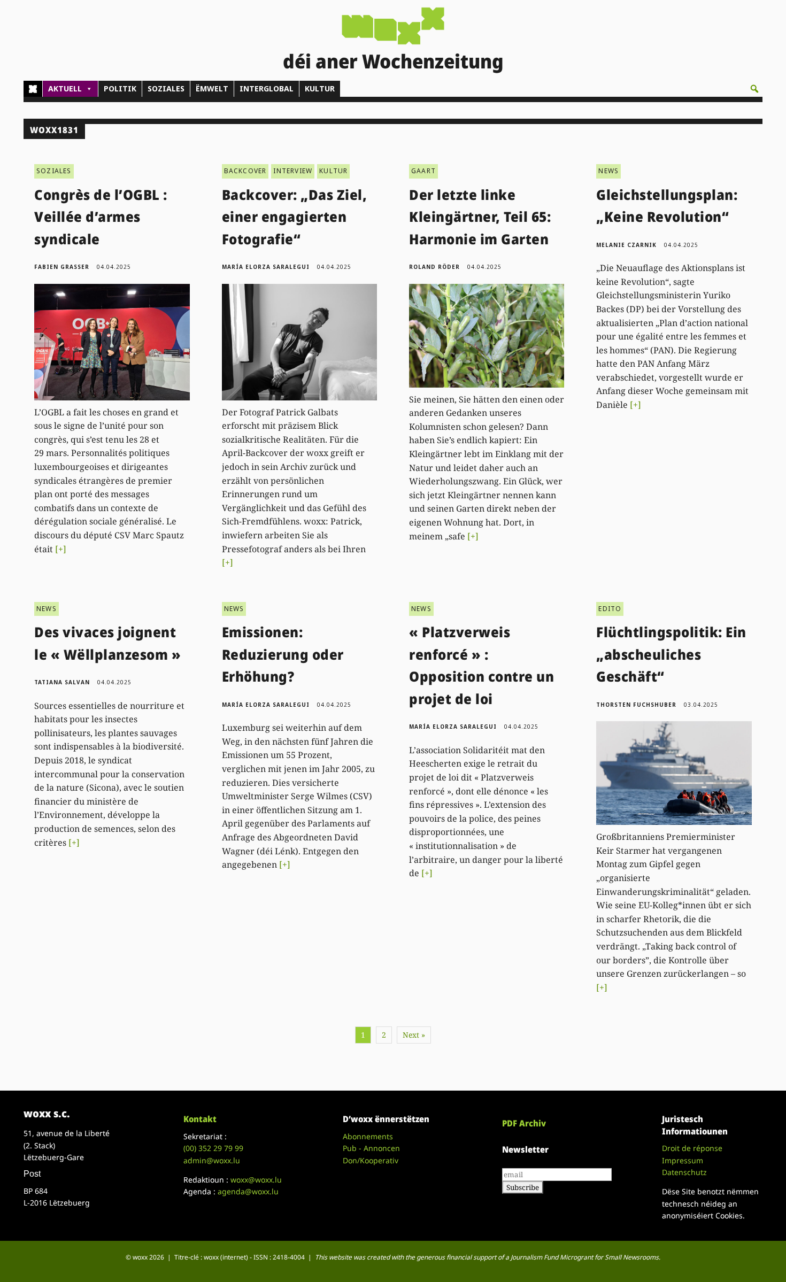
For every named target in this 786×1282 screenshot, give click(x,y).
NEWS (608, 170)
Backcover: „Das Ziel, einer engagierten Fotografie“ (294, 217)
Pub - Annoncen (371, 1148)
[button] (754, 89)
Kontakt (200, 1119)
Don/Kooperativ (370, 1160)
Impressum (682, 1160)
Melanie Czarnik (626, 245)
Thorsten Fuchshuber (636, 704)
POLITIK (120, 88)
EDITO (609, 608)
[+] (60, 549)
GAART (423, 170)
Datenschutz (684, 1172)
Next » (414, 1035)
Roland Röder (434, 267)
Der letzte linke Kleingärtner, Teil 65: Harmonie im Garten (480, 217)
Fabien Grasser (61, 267)
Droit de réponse (692, 1148)
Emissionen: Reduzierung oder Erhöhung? (283, 654)
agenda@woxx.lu (248, 1191)
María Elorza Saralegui (266, 267)
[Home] (33, 89)
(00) (213, 1148)
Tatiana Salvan (62, 682)
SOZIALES (166, 88)
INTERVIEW (292, 170)
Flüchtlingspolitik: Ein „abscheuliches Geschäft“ (671, 654)
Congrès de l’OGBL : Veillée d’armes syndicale (100, 217)
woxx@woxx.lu (256, 1180)
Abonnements (368, 1136)
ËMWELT (212, 88)
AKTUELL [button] (65, 88)
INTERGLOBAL (267, 88)
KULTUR (320, 88)
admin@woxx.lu (211, 1160)
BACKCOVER (245, 170)
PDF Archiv (524, 1123)
